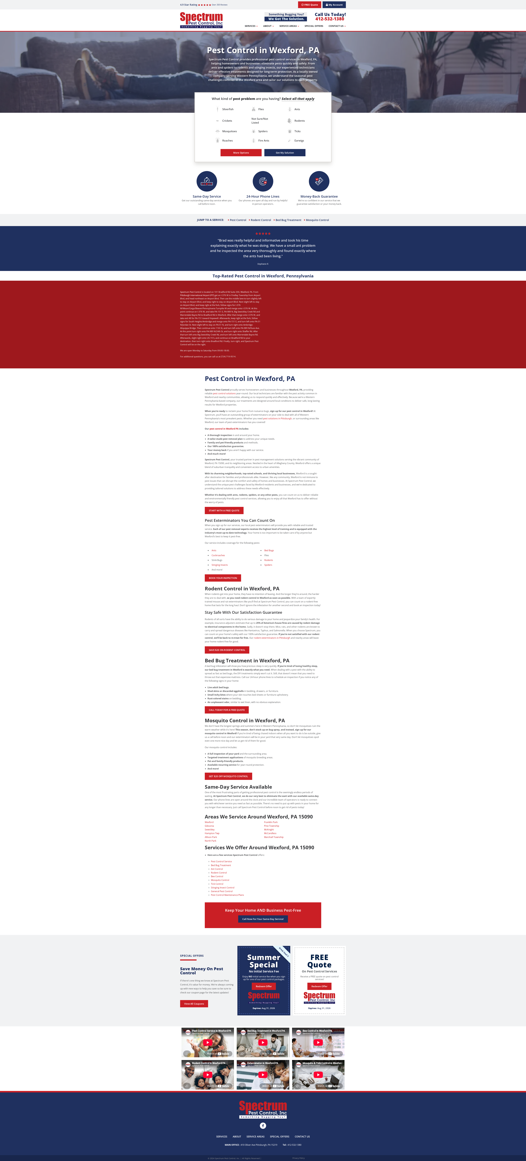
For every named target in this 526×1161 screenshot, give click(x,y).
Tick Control (217, 883)
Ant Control (217, 868)
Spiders (268, 564)
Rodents (268, 560)
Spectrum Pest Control (190, 292)
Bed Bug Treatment (221, 865)
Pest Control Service (221, 861)
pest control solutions (224, 393)
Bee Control (217, 876)
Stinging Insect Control (222, 887)
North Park (210, 840)
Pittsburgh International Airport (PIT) (197, 295)
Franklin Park (271, 822)
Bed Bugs (269, 550)
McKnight (269, 829)
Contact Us (336, 26)
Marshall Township (274, 837)
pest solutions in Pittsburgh (277, 418)
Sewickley (210, 829)
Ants (214, 550)
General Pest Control (222, 891)
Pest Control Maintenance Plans (227, 894)
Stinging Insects (220, 564)
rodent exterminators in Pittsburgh (272, 637)
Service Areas (288, 26)
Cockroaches (218, 555)
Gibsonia (209, 825)
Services (250, 26)
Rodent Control (219, 872)
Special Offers (314, 26)
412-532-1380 (329, 19)
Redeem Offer (264, 986)
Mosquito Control (220, 880)
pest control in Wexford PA (224, 428)
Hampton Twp (212, 833)
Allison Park (211, 837)
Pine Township (271, 825)
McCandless (270, 833)
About (267, 26)
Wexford (245, 292)
